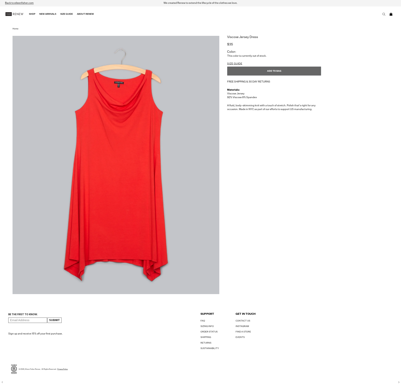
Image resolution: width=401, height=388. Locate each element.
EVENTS (240, 337)
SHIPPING (205, 337)
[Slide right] (399, 382)
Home (15, 29)
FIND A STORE (243, 332)
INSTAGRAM (242, 326)
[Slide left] (2, 382)
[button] (391, 14)
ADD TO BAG (274, 71)
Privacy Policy (62, 369)
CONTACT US (243, 321)
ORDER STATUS (209, 332)
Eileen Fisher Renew (32, 369)
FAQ (202, 321)
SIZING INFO (207, 326)
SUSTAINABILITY (209, 348)
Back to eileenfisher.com (19, 3)
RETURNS (205, 343)
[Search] (383, 14)
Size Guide (234, 64)
